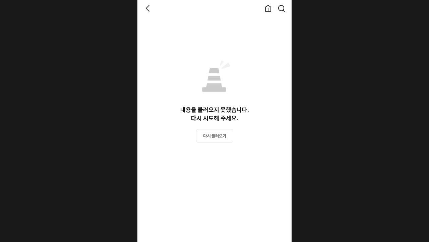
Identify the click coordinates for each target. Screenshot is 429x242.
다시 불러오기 (214, 135)
